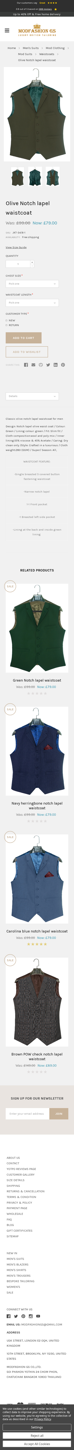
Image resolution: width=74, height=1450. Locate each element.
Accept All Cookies (37, 1444)
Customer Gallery (21, 1174)
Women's (13, 1287)
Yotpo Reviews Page (21, 1169)
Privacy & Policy (19, 1202)
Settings (37, 1427)
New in (12, 1253)
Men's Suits (31, 48)
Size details (15, 1180)
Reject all (37, 1436)
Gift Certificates (19, 1230)
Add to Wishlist (27, 352)
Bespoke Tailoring (20, 1281)
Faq (9, 1219)
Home (12, 48)
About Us (13, 1158)
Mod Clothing (55, 48)
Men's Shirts (16, 1270)
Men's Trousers (19, 1275)
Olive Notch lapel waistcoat (37, 60)
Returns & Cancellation (26, 1191)
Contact (13, 1163)
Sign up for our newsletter (37, 1098)
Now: (37, 223)
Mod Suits (25, 54)
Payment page (17, 1208)
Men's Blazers (17, 1264)
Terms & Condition (21, 1197)
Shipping (13, 1186)
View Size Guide (16, 247)
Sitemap (13, 1236)
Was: (10, 223)
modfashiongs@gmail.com (41, 1324)
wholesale (15, 1214)
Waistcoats (46, 54)
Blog (10, 1225)
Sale (10, 1292)
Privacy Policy (42, 1419)
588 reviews (45, 9)
